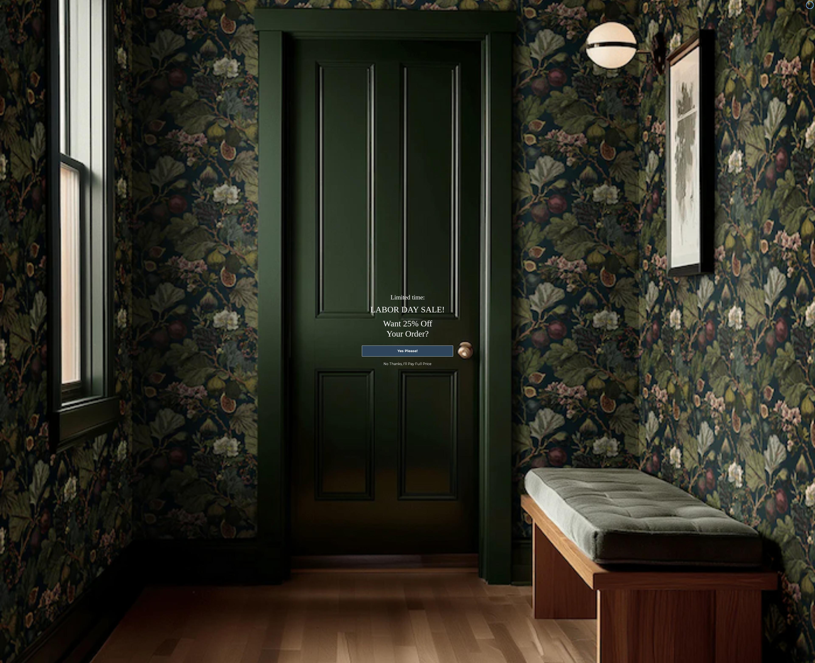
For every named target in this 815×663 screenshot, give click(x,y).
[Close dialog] (810, 5)
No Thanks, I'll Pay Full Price (407, 364)
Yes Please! (408, 351)
